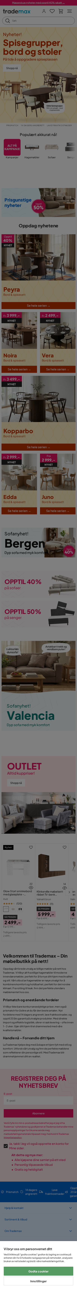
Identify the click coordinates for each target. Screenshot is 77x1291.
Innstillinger (38, 1281)
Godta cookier (38, 1271)
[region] (38, 1266)
